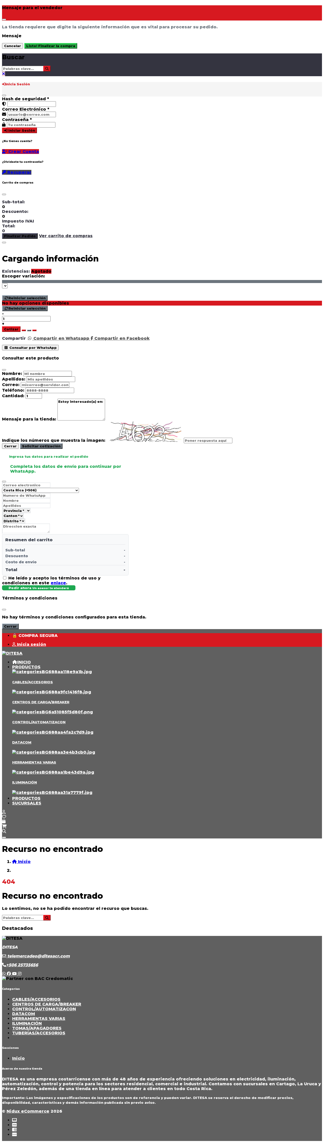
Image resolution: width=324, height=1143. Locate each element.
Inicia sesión (31, 644)
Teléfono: (13, 390)
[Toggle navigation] (4, 837)
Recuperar (18, 172)
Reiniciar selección (27, 298)
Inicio (18, 1058)
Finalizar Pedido (20, 236)
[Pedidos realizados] (4, 821)
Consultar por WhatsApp (32, 348)
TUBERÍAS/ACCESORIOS (38, 1033)
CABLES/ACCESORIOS (32, 682)
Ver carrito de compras (66, 235)
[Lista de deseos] (4, 816)
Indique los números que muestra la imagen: (53, 440)
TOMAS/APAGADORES (37, 1028)
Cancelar (12, 46)
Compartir (14, 338)
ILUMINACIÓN (24, 782)
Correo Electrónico (25, 109)
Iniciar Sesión (21, 130)
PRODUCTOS (26, 667)
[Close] (4, 19)
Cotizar (11, 329)
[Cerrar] (4, 95)
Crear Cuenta (23, 151)
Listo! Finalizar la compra (50, 46)
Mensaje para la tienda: (29, 419)
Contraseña (17, 119)
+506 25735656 (22, 964)
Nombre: (12, 373)
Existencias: (16, 271)
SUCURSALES (26, 803)
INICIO (24, 662)
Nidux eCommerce (28, 1111)
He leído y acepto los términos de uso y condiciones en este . (51, 580)
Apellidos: (13, 379)
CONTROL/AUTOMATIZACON (39, 722)
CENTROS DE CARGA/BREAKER (40, 702)
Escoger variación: (23, 276)
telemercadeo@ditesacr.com (38, 956)
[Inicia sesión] (4, 812)
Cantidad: (13, 395)
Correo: (10, 384)
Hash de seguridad (25, 98)
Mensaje (12, 35)
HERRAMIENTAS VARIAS (34, 762)
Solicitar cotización (41, 446)
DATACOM (21, 742)
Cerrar (10, 446)
